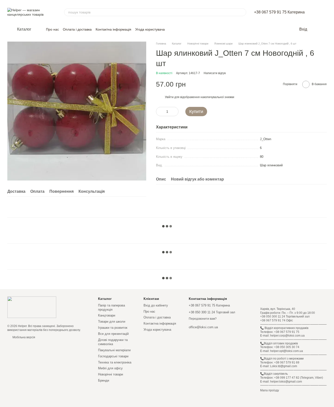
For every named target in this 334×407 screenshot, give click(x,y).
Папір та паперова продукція (111, 307)
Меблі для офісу (110, 368)
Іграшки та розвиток (112, 327)
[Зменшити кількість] (159, 111)
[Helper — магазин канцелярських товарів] (31, 307)
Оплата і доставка (77, 29)
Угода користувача (150, 29)
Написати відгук (215, 73)
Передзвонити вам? (203, 318)
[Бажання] (314, 29)
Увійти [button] (169, 97)
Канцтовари (106, 315)
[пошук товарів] (242, 12)
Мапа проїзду (269, 390)
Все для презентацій (113, 334)
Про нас (52, 29)
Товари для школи (111, 321)
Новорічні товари (110, 374)
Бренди (103, 380)
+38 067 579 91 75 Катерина (279, 12)
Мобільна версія (23, 337)
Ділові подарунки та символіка (113, 342)
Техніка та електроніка (114, 362)
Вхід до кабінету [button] (156, 305)
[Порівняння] (324, 29)
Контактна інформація (113, 29)
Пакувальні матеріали (114, 350)
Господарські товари (113, 356)
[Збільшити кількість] (174, 111)
